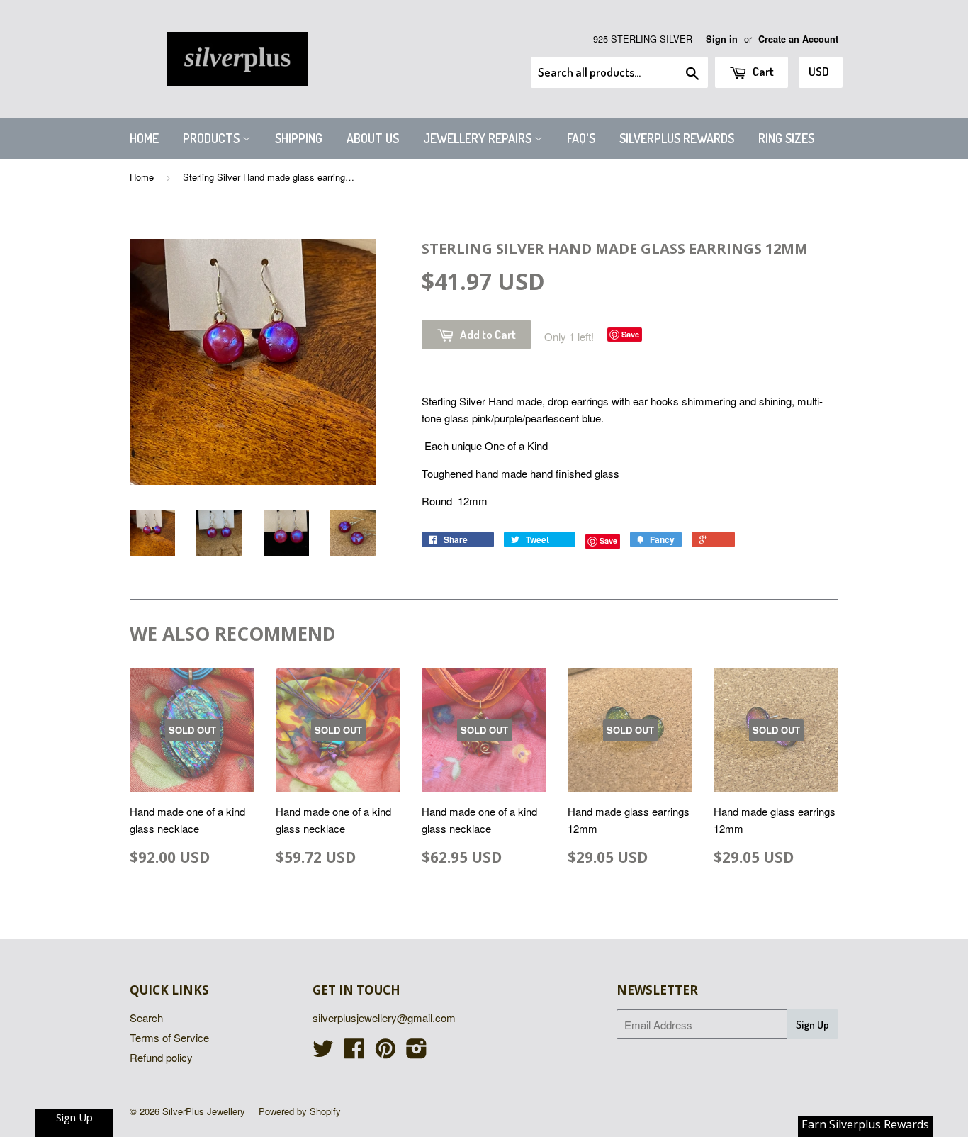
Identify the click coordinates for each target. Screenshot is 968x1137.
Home (144, 138)
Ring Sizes (786, 138)
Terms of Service (169, 1037)
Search (146, 1017)
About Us (373, 138)
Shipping (298, 138)
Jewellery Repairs (478, 138)
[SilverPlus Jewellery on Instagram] (416, 1052)
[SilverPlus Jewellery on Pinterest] (385, 1052)
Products (212, 138)
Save (630, 334)
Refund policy (161, 1057)
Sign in (722, 39)
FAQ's (581, 138)
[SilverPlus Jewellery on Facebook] (354, 1052)
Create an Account (798, 39)
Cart (762, 71)
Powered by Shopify (300, 1111)
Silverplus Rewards (676, 138)
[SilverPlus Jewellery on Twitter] (323, 1052)
